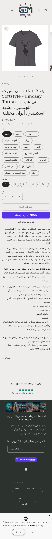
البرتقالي (28, 160)
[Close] (49, 515)
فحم (7, 134)
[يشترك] (41, 449)
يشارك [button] (8, 358)
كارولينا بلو (26, 166)
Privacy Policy (36, 525)
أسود (38, 147)
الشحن (11, 124)
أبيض (26, 147)
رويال (27, 140)
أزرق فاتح (32, 134)
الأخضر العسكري (32, 153)
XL (33, 184)
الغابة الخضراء (11, 153)
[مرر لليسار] (19, 76)
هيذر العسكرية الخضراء (15, 173)
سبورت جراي (11, 147)
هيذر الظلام (10, 166)
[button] (6, 10)
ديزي (18, 134)
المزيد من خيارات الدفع (26, 222)
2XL (44, 184)
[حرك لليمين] (32, 76)
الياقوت (43, 160)
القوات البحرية (11, 140)
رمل (34, 173)
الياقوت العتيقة (11, 160)
